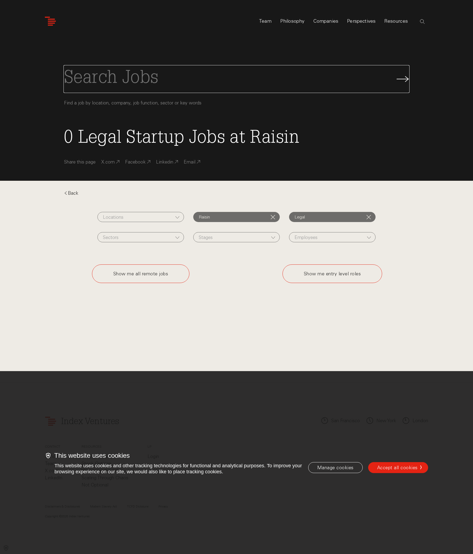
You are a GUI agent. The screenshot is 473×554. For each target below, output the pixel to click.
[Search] (422, 21)
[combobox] (140, 217)
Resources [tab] (396, 21)
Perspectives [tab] (361, 21)
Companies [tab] (326, 21)
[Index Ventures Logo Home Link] (50, 21)
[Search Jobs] (236, 79)
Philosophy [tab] (292, 21)
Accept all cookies (397, 467)
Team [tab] (265, 21)
